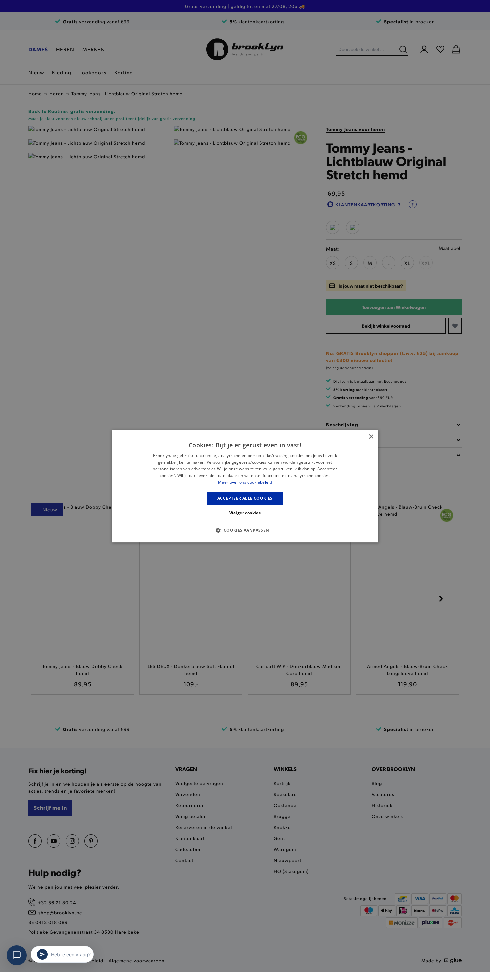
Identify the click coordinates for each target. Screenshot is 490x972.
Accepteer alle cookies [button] (245, 498)
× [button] (370, 436)
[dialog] (245, 486)
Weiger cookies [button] (245, 513)
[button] (245, 530)
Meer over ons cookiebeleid (245, 482)
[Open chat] (17, 955)
